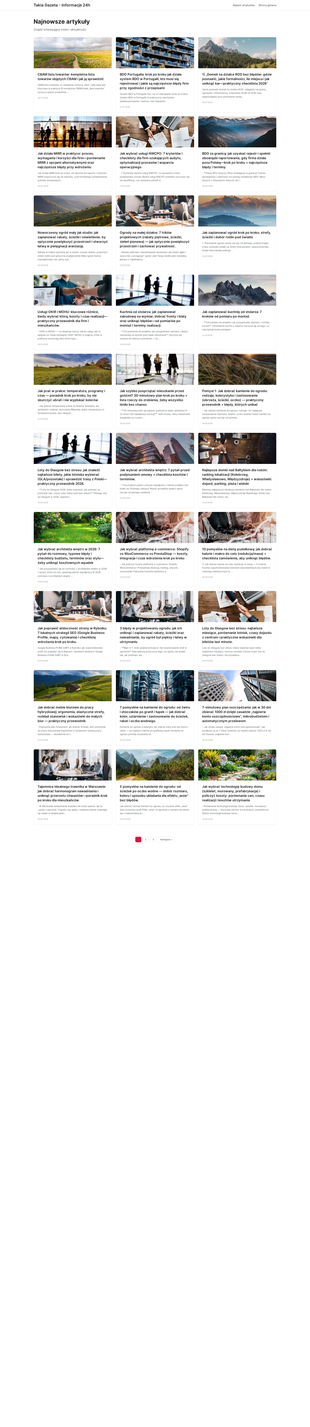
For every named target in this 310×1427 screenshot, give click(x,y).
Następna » (166, 839)
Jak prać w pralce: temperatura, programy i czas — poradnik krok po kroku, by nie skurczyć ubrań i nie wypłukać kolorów (71, 395)
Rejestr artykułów (244, 5)
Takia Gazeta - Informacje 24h (62, 5)
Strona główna (267, 5)
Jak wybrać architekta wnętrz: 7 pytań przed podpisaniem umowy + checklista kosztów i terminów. (155, 474)
